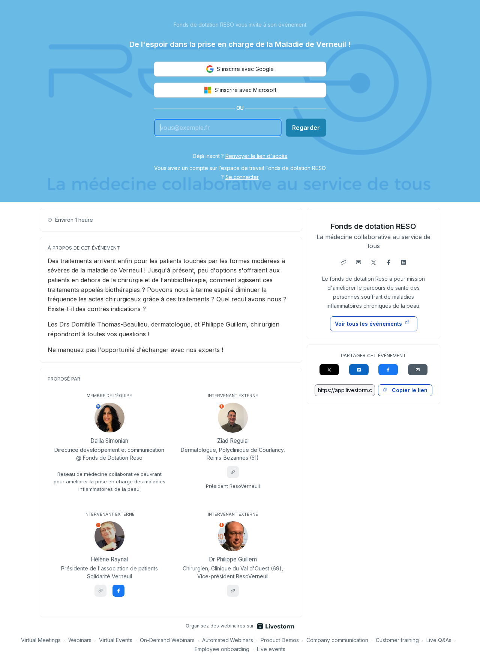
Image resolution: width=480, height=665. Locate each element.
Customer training (397, 640)
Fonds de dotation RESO (374, 226)
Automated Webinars (228, 640)
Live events (271, 649)
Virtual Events (115, 640)
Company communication (337, 640)
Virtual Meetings (41, 640)
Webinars (80, 640)
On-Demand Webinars (167, 640)
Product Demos (280, 640)
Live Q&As (439, 640)
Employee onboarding (222, 649)
